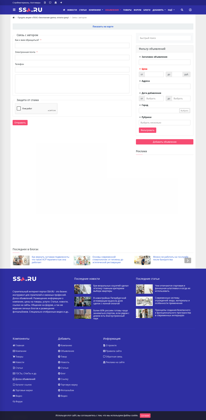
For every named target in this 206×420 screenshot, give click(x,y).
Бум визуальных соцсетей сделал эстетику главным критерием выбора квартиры (111, 288)
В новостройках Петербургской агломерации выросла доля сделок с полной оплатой (109, 301)
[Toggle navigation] (190, 10)
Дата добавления (151, 93)
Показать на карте (103, 26)
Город (144, 105)
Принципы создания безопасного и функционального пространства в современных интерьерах (173, 313)
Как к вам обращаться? (27, 40)
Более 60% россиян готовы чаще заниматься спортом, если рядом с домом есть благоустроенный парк (111, 314)
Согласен (145, 415)
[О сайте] (45, 2)
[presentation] (18, 260)
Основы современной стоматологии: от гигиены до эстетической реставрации (107, 260)
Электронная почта (25, 52)
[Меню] (14, 9)
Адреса (145, 80)
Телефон (19, 64)
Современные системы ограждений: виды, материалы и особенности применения (172, 301)
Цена (144, 68)
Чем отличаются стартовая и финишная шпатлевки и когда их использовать (172, 288)
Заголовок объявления (154, 56)
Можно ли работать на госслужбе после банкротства (170, 258)
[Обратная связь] (50, 2)
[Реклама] (56, 2)
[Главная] (64, 9)
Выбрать (184, 110)
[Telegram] (61, 2)
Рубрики (146, 117)
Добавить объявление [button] (165, 141)
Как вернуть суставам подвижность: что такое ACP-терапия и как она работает (51, 260)
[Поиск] (182, 9)
